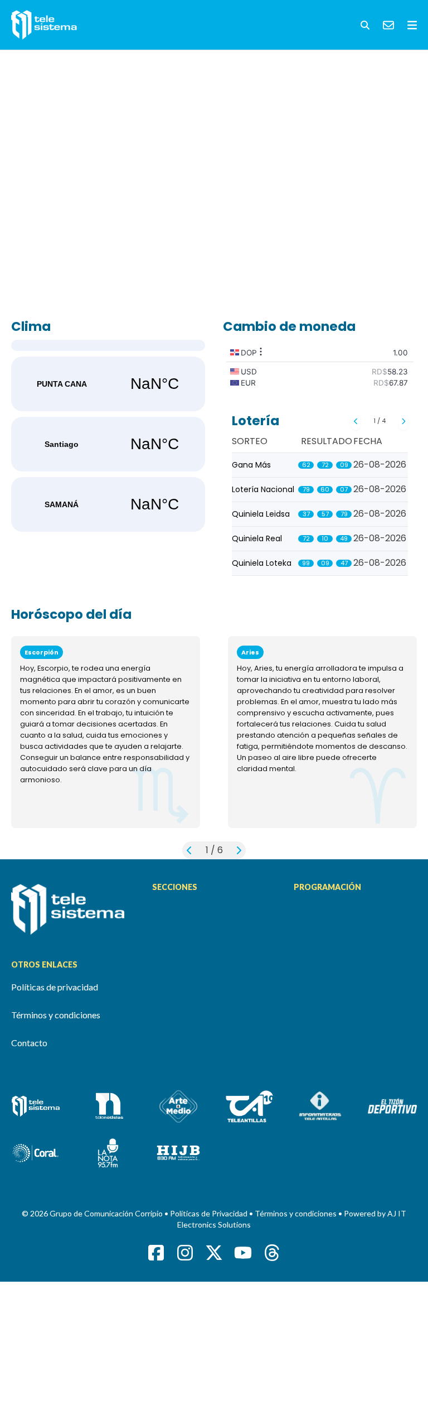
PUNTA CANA (108, 384)
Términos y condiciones (55, 1014)
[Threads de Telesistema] (272, 1253)
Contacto (29, 1042)
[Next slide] (403, 421)
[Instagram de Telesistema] (185, 1253)
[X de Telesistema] (214, 1253)
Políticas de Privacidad (209, 1213)
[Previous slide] (356, 421)
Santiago (108, 444)
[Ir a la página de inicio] (72, 909)
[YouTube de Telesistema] (243, 1253)
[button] (365, 25)
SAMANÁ (108, 504)
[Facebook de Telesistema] (156, 1253)
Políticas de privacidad (54, 986)
